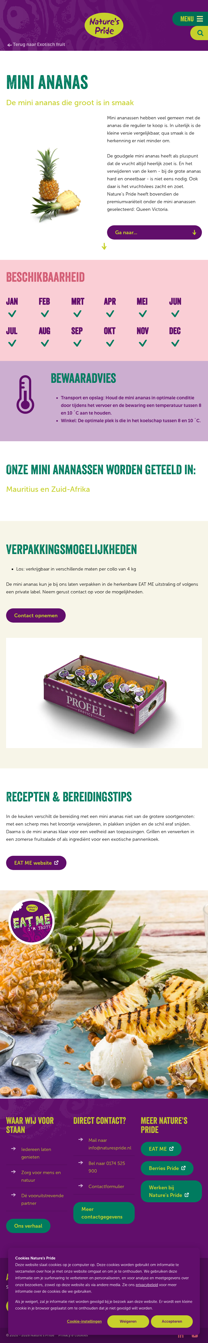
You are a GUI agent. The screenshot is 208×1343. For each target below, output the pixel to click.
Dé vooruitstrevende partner (42, 1199)
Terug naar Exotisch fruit (39, 44)
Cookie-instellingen (84, 1321)
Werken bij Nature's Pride (165, 1191)
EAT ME (158, 1149)
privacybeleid (147, 1285)
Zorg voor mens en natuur (41, 1176)
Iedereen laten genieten (36, 1153)
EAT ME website (33, 863)
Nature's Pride (104, 25)
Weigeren (128, 1321)
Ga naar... (126, 232)
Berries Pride (164, 1168)
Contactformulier (106, 1186)
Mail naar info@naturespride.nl (110, 1144)
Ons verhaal (28, 1226)
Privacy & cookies (73, 1335)
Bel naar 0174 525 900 (107, 1167)
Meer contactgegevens (102, 1213)
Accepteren (172, 1321)
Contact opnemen (36, 615)
